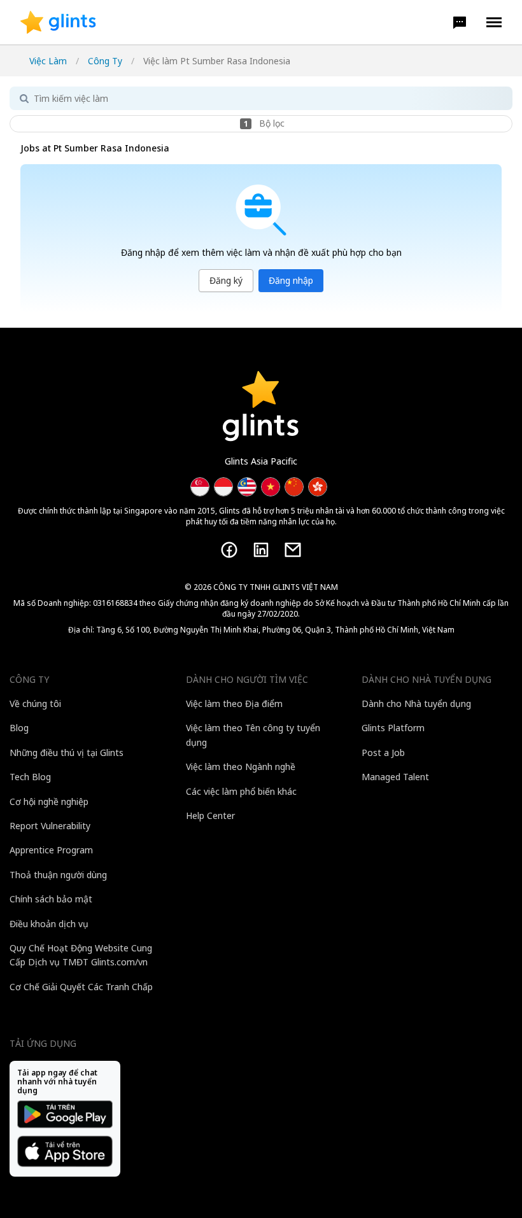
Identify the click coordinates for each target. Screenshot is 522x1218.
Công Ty (105, 61)
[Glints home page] (58, 22)
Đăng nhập (291, 280)
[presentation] (58, 22)
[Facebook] (229, 550)
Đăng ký (226, 280)
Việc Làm (48, 61)
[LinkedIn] (261, 550)
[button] (459, 22)
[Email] (293, 550)
